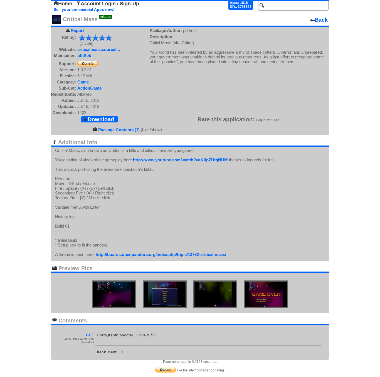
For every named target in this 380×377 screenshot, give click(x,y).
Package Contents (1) (119, 129)
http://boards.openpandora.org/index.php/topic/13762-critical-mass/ (161, 254)
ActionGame (89, 88)
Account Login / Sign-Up (110, 3)
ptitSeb (84, 55)
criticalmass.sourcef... (98, 49)
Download (101, 119)
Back (321, 20)
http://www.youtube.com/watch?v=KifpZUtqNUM (180, 159)
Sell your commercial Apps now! (84, 9)
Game (83, 82)
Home (65, 3)
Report (77, 30)
